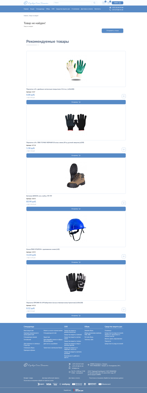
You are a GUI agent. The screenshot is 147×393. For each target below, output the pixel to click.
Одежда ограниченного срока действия (31, 333)
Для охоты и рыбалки (50, 343)
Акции (32, 9)
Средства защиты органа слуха (72, 338)
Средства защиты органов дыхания (72, 352)
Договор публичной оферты (50, 378)
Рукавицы (108, 330)
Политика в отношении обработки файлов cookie (39, 380)
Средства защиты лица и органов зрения (72, 344)
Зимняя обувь (88, 330)
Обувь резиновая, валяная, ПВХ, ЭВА (92, 333)
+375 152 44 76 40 (117, 7)
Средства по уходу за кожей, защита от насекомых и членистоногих (114, 334)
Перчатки (108, 341)
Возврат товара (28, 378)
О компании (75, 9)
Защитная (47, 337)
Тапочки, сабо (88, 339)
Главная (26, 9)
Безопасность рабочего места (72, 356)
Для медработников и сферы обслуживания (53, 340)
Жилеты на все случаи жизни (53, 330)
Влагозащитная (28, 330)
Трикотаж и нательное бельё (53, 348)
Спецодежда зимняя (30, 337)
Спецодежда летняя (50, 333)
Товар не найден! (33, 15)
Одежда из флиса (29, 350)
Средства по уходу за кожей (114, 343)
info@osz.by (75, 368)
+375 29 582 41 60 (117, 9)
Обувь (48, 9)
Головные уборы (29, 348)
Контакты (98, 9)
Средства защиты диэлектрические (70, 331)
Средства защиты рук (63, 9)
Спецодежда (40, 9)
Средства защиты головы (72, 341)
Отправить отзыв (112, 30)
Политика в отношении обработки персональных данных (106, 378)
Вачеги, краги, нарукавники (113, 339)
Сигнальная (27, 339)
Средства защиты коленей (73, 334)
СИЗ (53, 9)
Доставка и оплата (87, 9)
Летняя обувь (88, 337)
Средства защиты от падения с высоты (71, 348)
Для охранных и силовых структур (32, 344)
